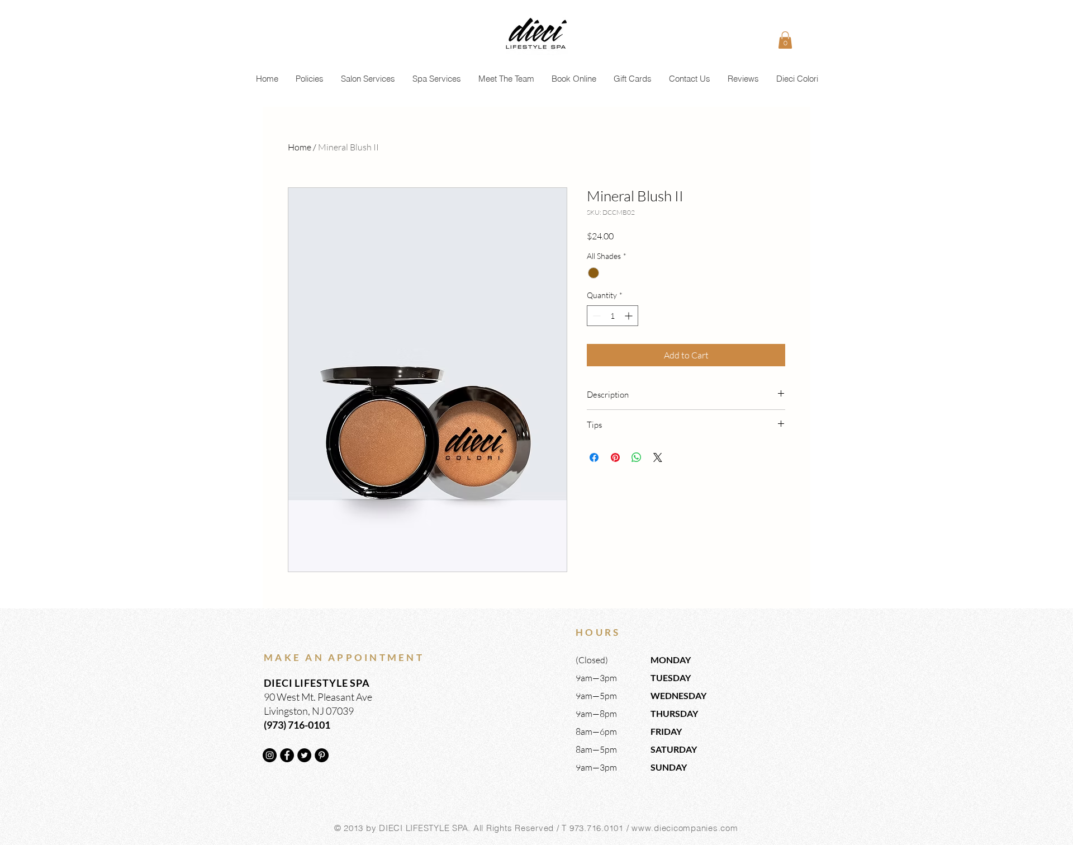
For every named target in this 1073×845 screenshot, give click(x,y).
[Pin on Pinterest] (615, 457)
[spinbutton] (612, 315)
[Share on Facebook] (594, 457)
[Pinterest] (322, 755)
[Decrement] (595, 315)
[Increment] (630, 315)
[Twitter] (304, 755)
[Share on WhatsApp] (636, 457)
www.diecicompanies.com (685, 828)
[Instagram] (270, 755)
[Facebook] (287, 755)
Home (299, 147)
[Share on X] (657, 457)
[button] (785, 40)
